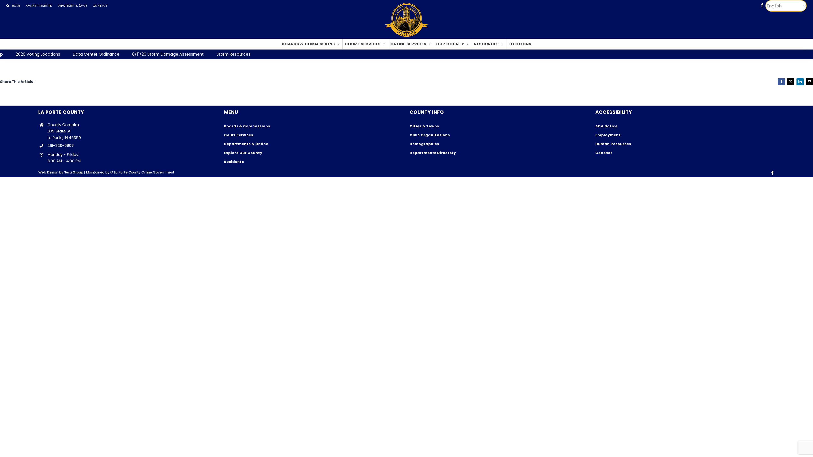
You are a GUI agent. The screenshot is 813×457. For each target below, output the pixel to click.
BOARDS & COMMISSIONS (308, 44)
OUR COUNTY (450, 44)
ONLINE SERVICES (408, 44)
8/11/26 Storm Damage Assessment (155, 54)
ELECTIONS (520, 44)
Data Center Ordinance (83, 54)
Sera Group (73, 172)
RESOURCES (486, 44)
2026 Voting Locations (25, 54)
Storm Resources (221, 54)
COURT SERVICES (363, 44)
